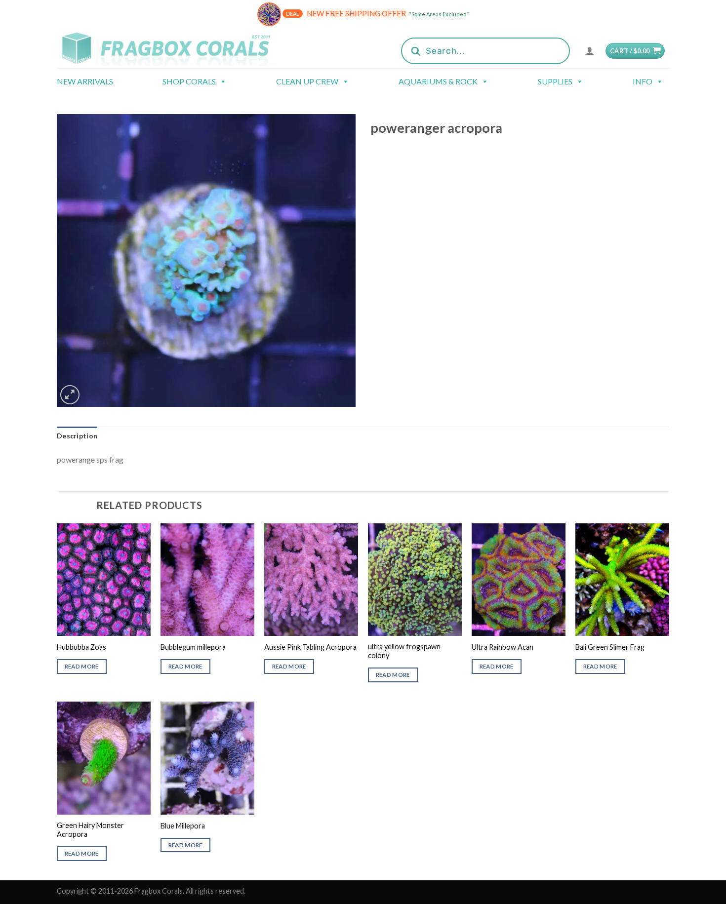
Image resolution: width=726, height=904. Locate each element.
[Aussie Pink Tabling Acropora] (311, 579)
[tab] (77, 436)
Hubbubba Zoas (81, 647)
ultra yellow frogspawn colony (404, 651)
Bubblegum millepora (193, 647)
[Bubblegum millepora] (207, 579)
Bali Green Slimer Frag (610, 647)
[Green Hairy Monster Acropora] (104, 758)
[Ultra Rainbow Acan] (518, 579)
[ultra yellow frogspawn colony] (415, 579)
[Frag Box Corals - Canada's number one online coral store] (179, 48)
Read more (82, 666)
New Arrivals (85, 81)
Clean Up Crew (307, 81)
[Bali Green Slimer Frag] (622, 579)
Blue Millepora (183, 826)
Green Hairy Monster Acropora (90, 830)
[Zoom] (70, 394)
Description (77, 436)
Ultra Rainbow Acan (502, 647)
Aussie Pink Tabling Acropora (310, 647)
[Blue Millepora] (207, 758)
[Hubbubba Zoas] (104, 579)
